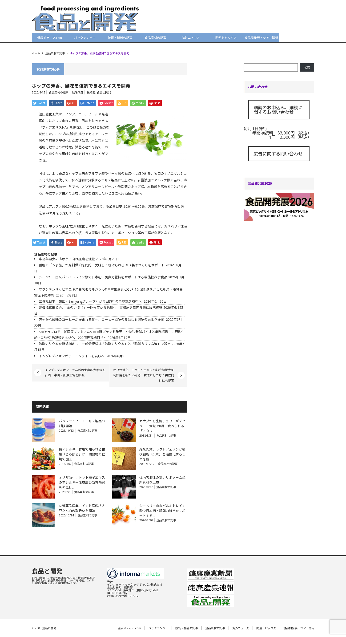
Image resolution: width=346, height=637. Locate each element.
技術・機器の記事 (120, 38)
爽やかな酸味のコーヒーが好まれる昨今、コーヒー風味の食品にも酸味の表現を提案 (102, 319)
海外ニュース (191, 38)
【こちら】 (134, 596)
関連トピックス (226, 38)
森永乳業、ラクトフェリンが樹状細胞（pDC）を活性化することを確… (162, 454)
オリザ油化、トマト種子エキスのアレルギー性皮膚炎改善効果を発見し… (82, 482)
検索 (307, 67)
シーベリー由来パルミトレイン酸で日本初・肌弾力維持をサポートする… (162, 510)
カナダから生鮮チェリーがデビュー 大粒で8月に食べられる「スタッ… (162, 426)
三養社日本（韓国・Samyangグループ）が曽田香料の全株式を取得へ (91, 301)
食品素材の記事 (155, 38)
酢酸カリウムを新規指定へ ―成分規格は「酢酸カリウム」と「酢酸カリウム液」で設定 (105, 343)
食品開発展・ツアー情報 (261, 38)
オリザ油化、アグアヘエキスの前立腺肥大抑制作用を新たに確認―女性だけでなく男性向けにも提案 (143, 375)
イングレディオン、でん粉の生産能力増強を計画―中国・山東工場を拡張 (75, 372)
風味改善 (77, 92)
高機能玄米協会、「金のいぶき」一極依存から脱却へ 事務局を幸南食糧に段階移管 (100, 307)
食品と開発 (104, 92)
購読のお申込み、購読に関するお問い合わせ (278, 109)
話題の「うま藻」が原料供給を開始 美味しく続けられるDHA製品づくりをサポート (102, 265)
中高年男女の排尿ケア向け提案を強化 (67, 259)
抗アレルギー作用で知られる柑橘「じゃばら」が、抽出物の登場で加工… (82, 454)
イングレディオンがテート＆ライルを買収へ (72, 356)
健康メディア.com (49, 38)
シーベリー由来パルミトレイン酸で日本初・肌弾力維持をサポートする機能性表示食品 (103, 277)
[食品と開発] (85, 18)
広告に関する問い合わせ (278, 153)
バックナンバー (85, 38)
